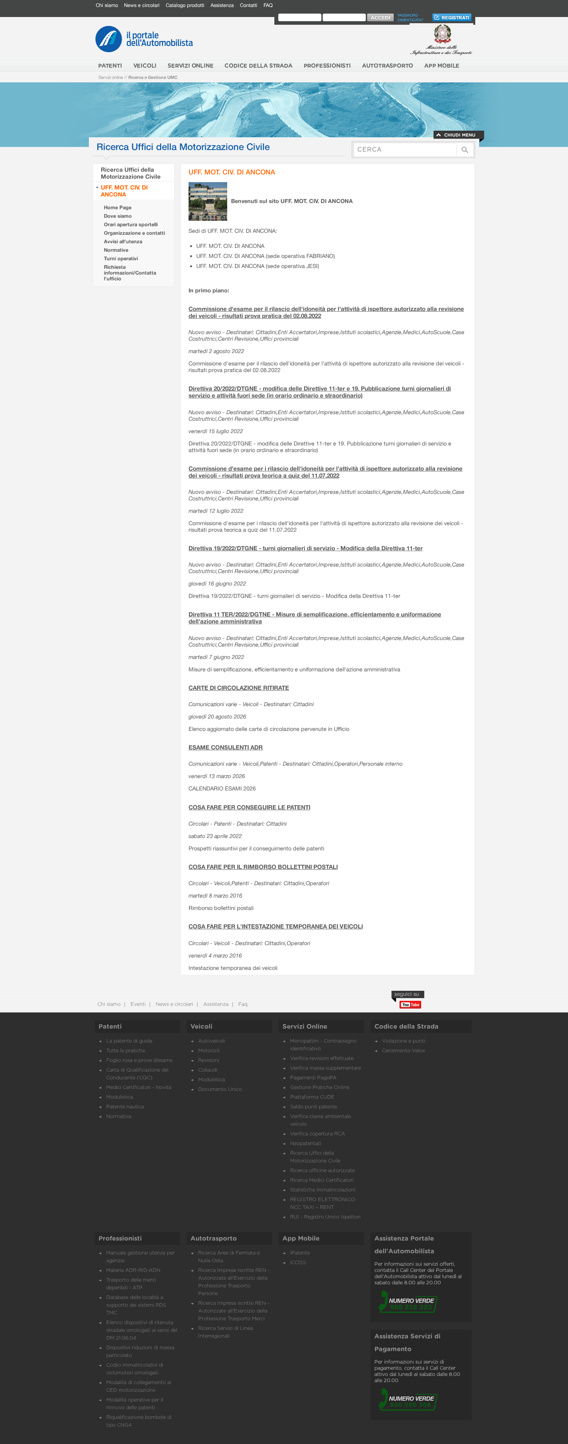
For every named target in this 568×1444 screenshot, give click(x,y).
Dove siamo (118, 216)
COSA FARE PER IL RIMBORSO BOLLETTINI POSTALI (263, 866)
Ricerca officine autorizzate (322, 1170)
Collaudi (207, 1070)
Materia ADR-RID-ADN (133, 1270)
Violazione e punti (403, 1041)
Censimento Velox (403, 1050)
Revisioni (208, 1060)
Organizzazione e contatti (134, 233)
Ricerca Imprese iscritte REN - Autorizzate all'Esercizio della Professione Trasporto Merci (233, 1311)
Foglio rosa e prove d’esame (139, 1060)
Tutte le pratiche (125, 1050)
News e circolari (142, 5)
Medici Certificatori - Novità (138, 1087)
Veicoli (201, 1027)
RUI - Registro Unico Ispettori (325, 1217)
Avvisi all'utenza (123, 241)
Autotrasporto (213, 1239)
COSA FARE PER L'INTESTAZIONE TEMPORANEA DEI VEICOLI (276, 926)
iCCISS (298, 1262)
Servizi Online (304, 1027)
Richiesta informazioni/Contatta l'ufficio (130, 273)
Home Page (117, 207)
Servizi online (111, 77)
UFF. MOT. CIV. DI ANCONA (124, 191)
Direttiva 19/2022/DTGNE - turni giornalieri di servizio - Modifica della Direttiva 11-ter (306, 547)
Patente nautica (125, 1106)
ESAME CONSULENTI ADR (226, 747)
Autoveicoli (211, 1041)
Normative (116, 250)
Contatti (248, 5)
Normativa (118, 1116)
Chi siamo (107, 5)
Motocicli (208, 1050)
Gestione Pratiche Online (319, 1087)
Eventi (137, 1004)
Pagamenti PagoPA (313, 1077)
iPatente (300, 1253)
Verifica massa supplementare (325, 1068)
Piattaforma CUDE (312, 1097)
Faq (242, 1004)
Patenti (110, 1027)
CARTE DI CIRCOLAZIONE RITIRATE (239, 687)
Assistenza (222, 5)
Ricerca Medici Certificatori (322, 1180)
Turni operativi (121, 258)
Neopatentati (305, 1143)
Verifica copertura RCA (317, 1134)
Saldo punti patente (313, 1106)
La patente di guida (129, 1041)
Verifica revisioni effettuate (322, 1058)
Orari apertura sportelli (131, 224)
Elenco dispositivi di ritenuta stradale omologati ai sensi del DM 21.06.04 (141, 1330)
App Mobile (301, 1239)
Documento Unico (220, 1089)
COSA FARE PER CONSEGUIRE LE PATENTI (249, 807)
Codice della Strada (406, 1027)
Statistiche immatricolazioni (322, 1190)
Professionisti (120, 1239)
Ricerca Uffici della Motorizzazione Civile (131, 173)
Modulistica (119, 1097)
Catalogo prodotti (185, 5)
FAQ (268, 5)
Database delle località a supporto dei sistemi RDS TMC (136, 1305)
